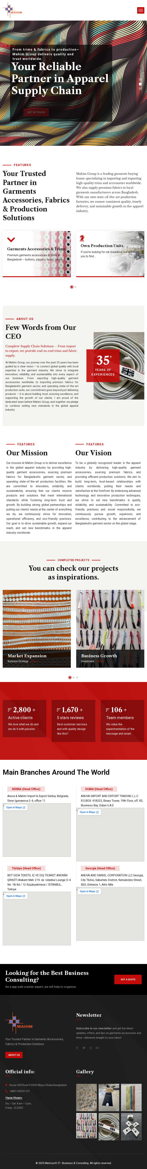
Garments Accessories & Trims (36, 249)
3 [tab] (77, 677)
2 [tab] (75, 287)
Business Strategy (18, 661)
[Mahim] (12, 10)
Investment (87, 661)
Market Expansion (27, 656)
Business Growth (99, 656)
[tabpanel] (37, 257)
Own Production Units (102, 246)
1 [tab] (72, 287)
